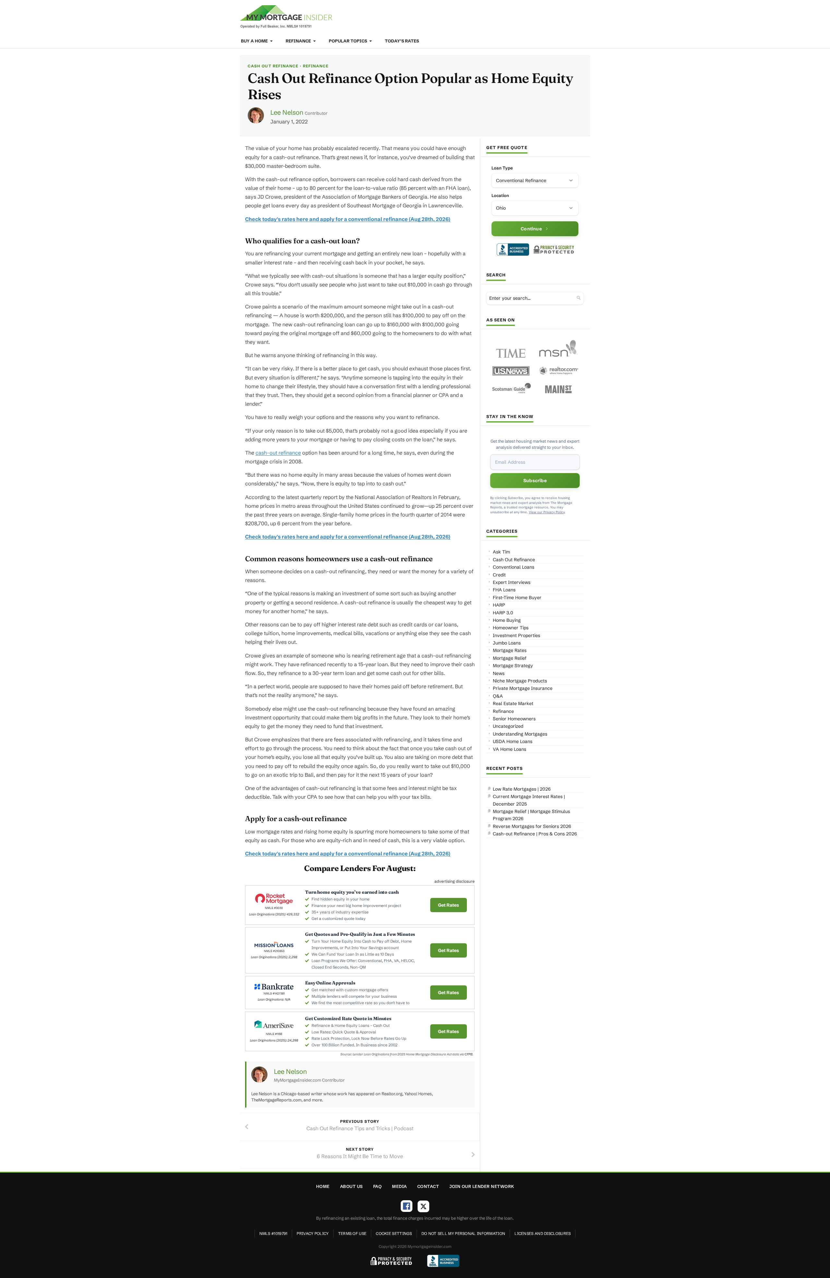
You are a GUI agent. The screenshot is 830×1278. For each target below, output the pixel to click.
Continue (531, 229)
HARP (499, 605)
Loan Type (502, 167)
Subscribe (535, 480)
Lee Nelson (286, 112)
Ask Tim (501, 552)
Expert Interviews (511, 582)
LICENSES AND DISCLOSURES (543, 1233)
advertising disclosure (454, 881)
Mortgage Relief (510, 658)
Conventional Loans (513, 567)
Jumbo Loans (507, 643)
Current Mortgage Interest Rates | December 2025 (529, 800)
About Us (351, 1186)
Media (399, 1186)
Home (323, 1186)
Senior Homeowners (514, 719)
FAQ (377, 1186)
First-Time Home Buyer (517, 597)
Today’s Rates (402, 40)
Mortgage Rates (510, 650)
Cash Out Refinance (273, 66)
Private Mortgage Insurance (522, 688)
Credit (499, 575)
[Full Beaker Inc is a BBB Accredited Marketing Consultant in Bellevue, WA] (513, 249)
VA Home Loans (509, 749)
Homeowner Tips (510, 628)
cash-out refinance (278, 452)
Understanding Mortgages (520, 734)
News (498, 673)
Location (500, 195)
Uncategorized (508, 726)
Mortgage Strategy (513, 665)
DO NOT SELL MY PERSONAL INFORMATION (463, 1233)
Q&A (498, 696)
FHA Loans (504, 590)
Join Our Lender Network (481, 1186)
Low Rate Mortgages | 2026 (522, 789)
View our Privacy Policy (546, 512)
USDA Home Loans (512, 741)
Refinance (299, 40)
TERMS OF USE (352, 1233)
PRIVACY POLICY (312, 1233)
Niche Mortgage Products (520, 681)
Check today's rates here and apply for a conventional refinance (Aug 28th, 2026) (347, 219)
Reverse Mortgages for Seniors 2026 (532, 826)
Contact (428, 1186)
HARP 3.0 (503, 613)
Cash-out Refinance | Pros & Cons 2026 (535, 834)
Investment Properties (516, 635)
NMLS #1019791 (273, 1233)
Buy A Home (255, 40)
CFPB (468, 1054)
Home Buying (507, 620)
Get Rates (448, 905)
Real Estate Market (513, 703)
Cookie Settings (394, 1233)
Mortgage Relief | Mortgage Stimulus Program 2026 (531, 814)
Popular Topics (348, 40)
